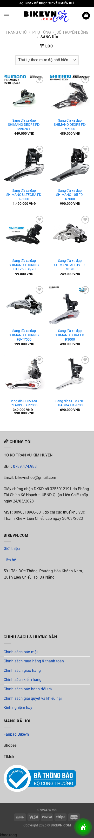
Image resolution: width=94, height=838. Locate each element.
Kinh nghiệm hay (18, 707)
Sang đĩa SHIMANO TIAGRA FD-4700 (69, 403)
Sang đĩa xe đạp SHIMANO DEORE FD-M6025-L (24, 125)
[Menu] (6, 15)
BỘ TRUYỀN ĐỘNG (72, 32)
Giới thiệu (12, 548)
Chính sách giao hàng (22, 670)
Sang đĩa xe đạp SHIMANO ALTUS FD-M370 (70, 265)
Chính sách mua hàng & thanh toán (34, 661)
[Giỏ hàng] (86, 16)
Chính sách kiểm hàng (22, 679)
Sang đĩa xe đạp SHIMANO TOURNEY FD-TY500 (24, 335)
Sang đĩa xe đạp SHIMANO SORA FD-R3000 (70, 335)
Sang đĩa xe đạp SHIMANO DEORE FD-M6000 (70, 125)
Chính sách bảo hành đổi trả (28, 689)
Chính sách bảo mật (21, 652)
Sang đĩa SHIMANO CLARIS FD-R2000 (24, 403)
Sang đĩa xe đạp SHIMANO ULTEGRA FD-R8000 (24, 195)
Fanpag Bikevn (16, 734)
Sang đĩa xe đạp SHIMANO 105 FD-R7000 (70, 195)
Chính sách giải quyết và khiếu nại (33, 698)
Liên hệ (10, 560)
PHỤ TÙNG (41, 32)
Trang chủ (16, 32)
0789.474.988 (25, 466)
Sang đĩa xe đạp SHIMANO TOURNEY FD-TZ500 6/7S (24, 265)
